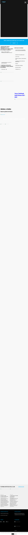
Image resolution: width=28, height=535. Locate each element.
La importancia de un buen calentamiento (20, 514)
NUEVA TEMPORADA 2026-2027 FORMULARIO (7, 56)
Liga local (16, 530)
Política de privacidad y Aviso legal (4, 513)
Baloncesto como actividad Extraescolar (19, 513)
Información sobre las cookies (4, 515)
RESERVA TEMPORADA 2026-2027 (6, 59)
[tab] (21, 486)
